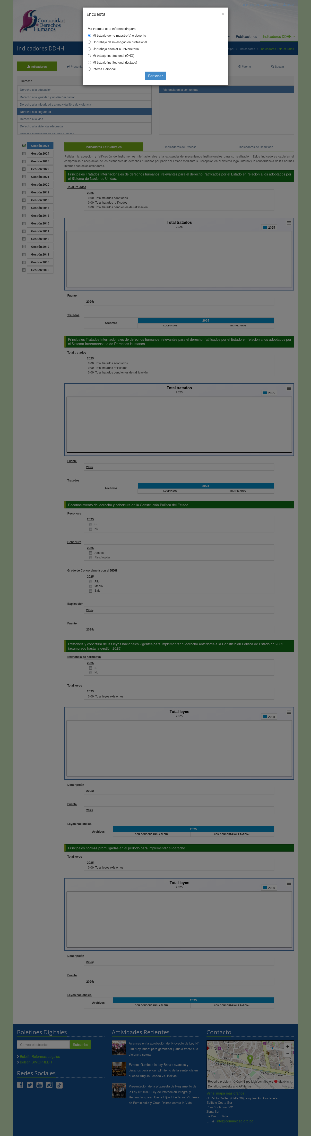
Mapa (290, 4)
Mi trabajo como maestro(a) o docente (119, 35)
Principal (252, 4)
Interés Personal (104, 68)
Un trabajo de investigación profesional (120, 42)
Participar (155, 75)
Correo (272, 4)
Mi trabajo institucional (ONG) (113, 55)
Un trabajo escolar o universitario (116, 48)
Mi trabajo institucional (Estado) (115, 62)
